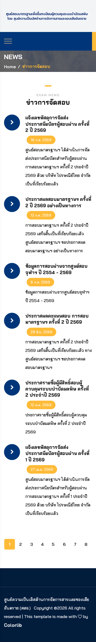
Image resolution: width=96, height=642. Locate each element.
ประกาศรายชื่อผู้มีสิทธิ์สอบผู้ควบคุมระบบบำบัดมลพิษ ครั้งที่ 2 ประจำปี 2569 (57, 389)
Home (10, 66)
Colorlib (13, 625)
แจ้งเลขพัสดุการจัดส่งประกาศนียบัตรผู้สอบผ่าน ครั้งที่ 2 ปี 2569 (57, 124)
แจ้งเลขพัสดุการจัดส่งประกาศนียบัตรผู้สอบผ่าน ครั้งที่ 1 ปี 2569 (57, 453)
